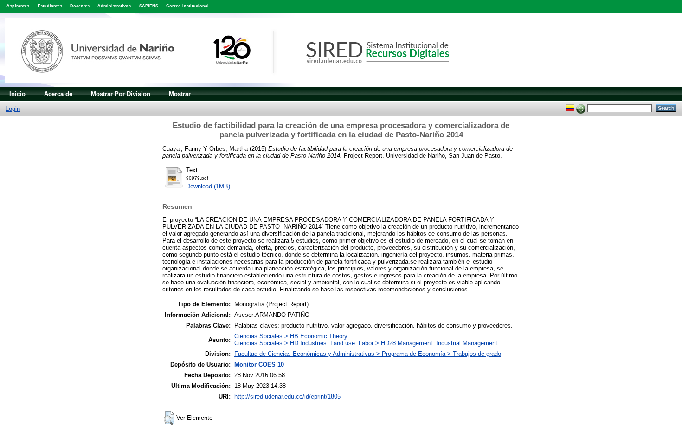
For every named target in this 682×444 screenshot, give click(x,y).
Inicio (17, 93)
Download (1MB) (208, 186)
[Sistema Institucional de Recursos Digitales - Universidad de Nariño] (242, 85)
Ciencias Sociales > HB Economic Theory (290, 336)
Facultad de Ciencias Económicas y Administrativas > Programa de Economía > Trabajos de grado (367, 353)
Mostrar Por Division (120, 93)
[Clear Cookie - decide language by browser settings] (580, 107)
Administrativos (114, 6)
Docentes (80, 6)
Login (13, 108)
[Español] (570, 107)
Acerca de (58, 93)
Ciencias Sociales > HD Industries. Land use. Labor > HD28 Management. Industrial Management (365, 343)
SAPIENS (148, 6)
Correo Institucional (187, 6)
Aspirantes (17, 6)
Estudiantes (50, 6)
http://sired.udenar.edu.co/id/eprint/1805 (287, 396)
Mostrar (180, 93)
